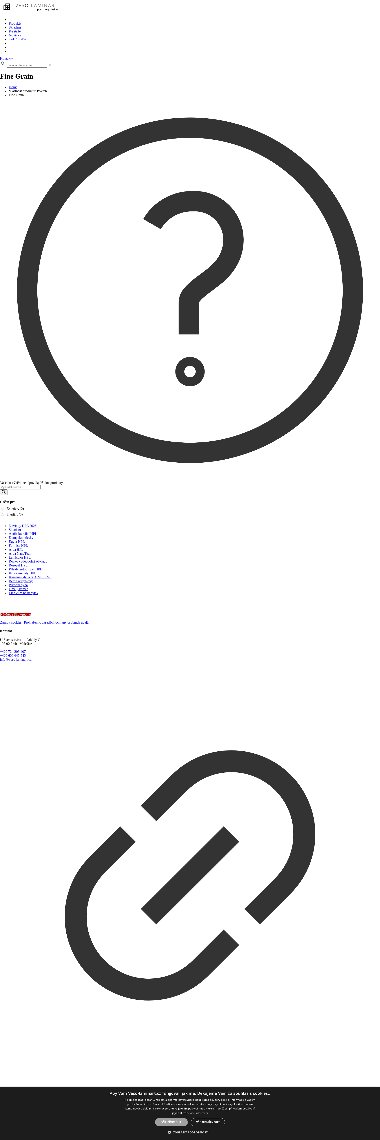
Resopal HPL (18, 565)
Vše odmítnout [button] (208, 1122)
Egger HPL (17, 541)
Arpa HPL (16, 549)
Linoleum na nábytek (23, 593)
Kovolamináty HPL (22, 573)
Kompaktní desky (21, 537)
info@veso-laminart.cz (15, 659)
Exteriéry (15, 508)
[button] (189, 1132)
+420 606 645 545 (13, 655)
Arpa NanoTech (20, 553)
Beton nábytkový (21, 581)
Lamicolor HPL (20, 557)
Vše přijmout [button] (171, 1122)
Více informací (199, 1113)
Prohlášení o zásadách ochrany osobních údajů (56, 622)
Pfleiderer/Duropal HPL (25, 569)
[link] (49, 65)
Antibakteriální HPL (23, 534)
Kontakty (6, 58)
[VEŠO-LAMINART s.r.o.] (82, 12)
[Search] (3, 492)
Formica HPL (18, 545)
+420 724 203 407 (13, 651)
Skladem (15, 530)
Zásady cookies (11, 622)
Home (13, 87)
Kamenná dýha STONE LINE (30, 577)
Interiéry (15, 514)
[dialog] (190, 1113)
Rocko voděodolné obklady (28, 561)
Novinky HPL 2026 (23, 526)
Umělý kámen (18, 589)
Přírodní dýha (18, 585)
